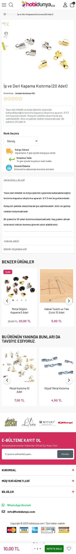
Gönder (65, 454)
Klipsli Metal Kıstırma (56, 388)
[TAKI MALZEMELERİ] (11, 14)
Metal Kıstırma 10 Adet (19, 390)
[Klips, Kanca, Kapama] (14, 14)
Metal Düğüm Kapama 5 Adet (19, 310)
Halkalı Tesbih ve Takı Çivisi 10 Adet (56, 310)
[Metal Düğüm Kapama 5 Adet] (19, 286)
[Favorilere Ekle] (68, 548)
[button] (13, 300)
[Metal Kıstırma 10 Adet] (19, 365)
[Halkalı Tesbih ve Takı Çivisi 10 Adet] (56, 286)
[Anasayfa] (7, 14)
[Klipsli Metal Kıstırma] (56, 365)
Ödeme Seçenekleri (15, 249)
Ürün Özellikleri (14, 180)
